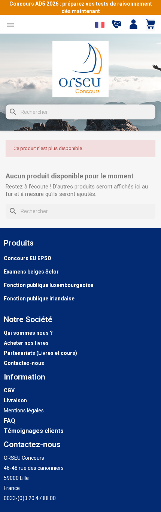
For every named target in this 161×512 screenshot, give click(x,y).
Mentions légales (24, 410)
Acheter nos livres (26, 343)
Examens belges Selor (31, 272)
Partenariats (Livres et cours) (40, 353)
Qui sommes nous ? (28, 333)
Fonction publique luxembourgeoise (48, 285)
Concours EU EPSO (27, 258)
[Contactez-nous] (116, 27)
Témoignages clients (34, 430)
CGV (9, 390)
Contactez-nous (24, 363)
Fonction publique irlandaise (39, 299)
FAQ (9, 420)
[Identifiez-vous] (133, 25)
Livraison (15, 400)
